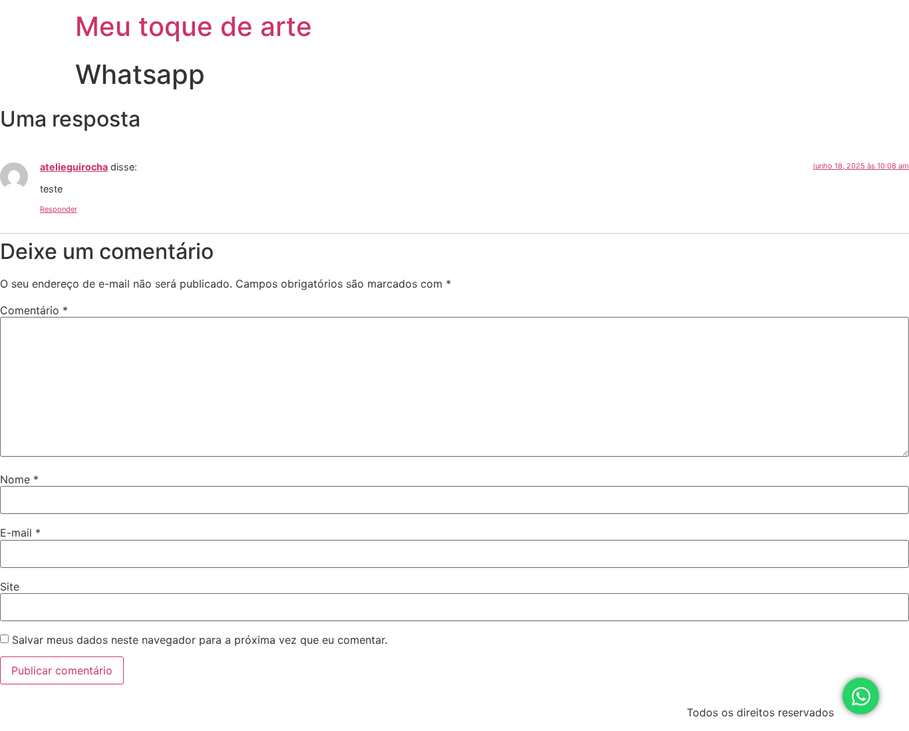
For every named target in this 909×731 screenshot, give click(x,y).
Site (9, 586)
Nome (19, 479)
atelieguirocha (74, 166)
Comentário (34, 310)
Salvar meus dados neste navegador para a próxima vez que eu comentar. (199, 639)
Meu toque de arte (193, 26)
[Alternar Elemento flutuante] (860, 696)
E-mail (20, 532)
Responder (58, 209)
